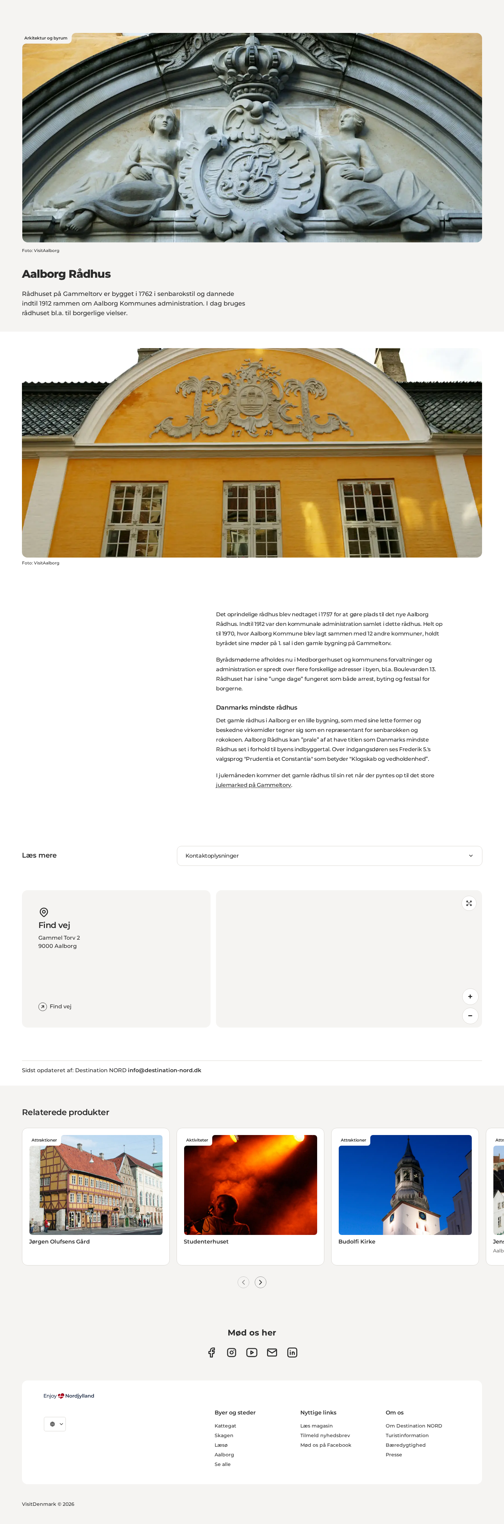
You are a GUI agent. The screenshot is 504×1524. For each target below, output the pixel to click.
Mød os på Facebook (325, 1445)
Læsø (221, 1445)
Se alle (223, 1464)
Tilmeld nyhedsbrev (325, 1435)
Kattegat (225, 1426)
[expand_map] (469, 903)
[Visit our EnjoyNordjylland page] (252, 1353)
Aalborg (224, 1455)
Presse (394, 1455)
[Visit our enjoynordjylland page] (211, 1353)
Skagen (224, 1435)
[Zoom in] (470, 996)
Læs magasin (316, 1426)
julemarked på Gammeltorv (253, 785)
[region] (349, 959)
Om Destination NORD (414, 1426)
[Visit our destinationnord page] (292, 1353)
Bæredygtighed (406, 1445)
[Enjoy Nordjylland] (69, 1396)
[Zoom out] (470, 1016)
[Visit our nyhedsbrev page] (272, 1353)
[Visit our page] (232, 1353)
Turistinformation (407, 1435)
